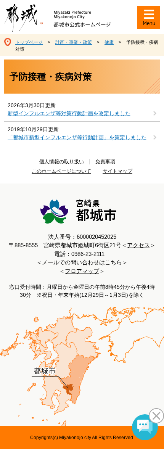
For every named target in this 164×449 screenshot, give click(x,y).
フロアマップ (82, 271)
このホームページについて (61, 171)
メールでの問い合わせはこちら (82, 262)
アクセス (138, 245)
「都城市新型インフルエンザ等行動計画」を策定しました (77, 137)
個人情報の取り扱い (61, 161)
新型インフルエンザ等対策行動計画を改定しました (69, 113)
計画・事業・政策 (73, 42)
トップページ (29, 42)
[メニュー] (148, 17)
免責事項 (105, 161)
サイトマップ (117, 171)
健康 (109, 42)
